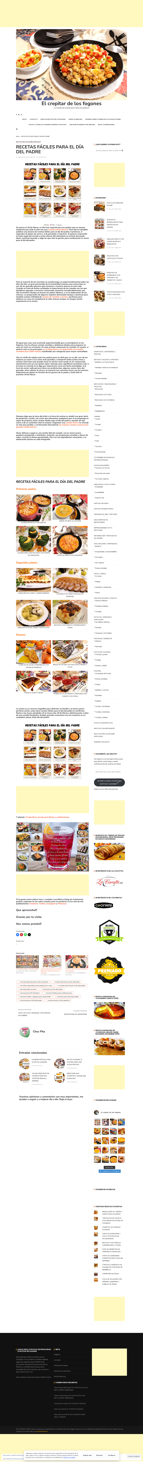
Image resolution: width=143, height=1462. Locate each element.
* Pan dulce (98, 557)
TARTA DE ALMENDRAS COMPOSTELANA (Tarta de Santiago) (112, 1258)
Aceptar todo (87, 1455)
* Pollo (96, 441)
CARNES (97, 416)
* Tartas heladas (100, 378)
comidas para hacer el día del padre (71, 986)
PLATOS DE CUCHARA (102, 652)
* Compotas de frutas (102, 673)
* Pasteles (98, 695)
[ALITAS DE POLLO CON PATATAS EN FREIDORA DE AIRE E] (113, 1140)
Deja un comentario (115, 209)
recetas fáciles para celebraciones (59, 993)
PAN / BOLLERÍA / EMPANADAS (105, 544)
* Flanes (97, 684)
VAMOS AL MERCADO (75, 119)
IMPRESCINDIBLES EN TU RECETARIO (103, 529)
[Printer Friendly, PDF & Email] (52, 224)
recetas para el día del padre (31, 1000)
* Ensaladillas (99, 492)
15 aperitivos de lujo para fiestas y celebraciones (47, 817)
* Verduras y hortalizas (103, 633)
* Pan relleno (99, 563)
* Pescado (98, 646)
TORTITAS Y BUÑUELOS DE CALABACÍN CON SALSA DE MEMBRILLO (112, 1267)
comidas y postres (60, 297)
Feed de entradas (61, 1365)
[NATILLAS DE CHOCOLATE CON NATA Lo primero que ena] (97, 1140)
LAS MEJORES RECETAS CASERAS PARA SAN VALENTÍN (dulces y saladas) (51, 971)
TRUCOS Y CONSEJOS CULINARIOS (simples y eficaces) (47, 125)
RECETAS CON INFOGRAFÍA (104, 728)
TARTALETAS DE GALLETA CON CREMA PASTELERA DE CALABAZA (112, 1220)
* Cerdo (97, 419)
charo (56, 1395)
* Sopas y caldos (100, 665)
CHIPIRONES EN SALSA (110, 1274)
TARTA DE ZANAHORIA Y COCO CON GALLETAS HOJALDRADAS (111, 1236)
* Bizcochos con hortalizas (104, 400)
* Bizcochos (98, 389)
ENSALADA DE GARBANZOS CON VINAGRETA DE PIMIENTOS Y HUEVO (114, 276)
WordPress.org (59, 1376)
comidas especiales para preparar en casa (36, 986)
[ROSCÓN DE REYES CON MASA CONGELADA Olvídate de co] (121, 1159)
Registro (57, 1354)
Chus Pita (43, 157)
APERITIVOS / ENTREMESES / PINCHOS (105, 353)
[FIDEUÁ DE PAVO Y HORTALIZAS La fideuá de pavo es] (113, 1159)
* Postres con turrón (102, 468)
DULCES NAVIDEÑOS (101, 465)
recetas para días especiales (68, 997)
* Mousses (98, 373)
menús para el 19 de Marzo (30, 993)
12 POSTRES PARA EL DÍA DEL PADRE (27, 969)
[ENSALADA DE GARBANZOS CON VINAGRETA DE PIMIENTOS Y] (113, 1122)
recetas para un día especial (58, 1000)
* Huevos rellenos (100, 600)
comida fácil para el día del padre (67, 982)
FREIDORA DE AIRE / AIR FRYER (105, 514)
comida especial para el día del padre (34, 982)
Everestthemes (42, 1431)
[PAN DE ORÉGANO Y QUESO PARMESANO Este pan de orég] (113, 1150)
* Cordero (98, 430)
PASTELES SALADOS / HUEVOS (105, 598)
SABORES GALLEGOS (101, 742)
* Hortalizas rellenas (102, 622)
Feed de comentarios (62, 1371)
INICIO (24, 119)
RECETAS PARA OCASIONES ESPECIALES (28, 142)
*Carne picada (99, 452)
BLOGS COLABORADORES (106, 125)
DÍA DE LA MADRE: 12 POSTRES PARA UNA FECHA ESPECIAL (74, 1062)
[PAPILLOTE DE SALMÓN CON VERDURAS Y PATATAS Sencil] (113, 1131)
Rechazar (99, 1455)
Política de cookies (69, 1457)
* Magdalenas (99, 411)
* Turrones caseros (101, 479)
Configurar (111, 1455)
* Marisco (97, 641)
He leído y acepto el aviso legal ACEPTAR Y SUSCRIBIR (109, 782)
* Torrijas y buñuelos (102, 712)
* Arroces (97, 576)
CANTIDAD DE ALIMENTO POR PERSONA (82, 125)
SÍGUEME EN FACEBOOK (105, 1189)
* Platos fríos (99, 498)
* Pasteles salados (101, 606)
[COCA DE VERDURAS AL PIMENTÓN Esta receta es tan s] (121, 1150)
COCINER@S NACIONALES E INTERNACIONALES (104, 458)
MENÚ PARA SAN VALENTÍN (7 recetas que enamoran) (76, 1075)
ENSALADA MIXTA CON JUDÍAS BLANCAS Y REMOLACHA (115, 241)
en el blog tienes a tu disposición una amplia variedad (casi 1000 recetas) (49, 350)
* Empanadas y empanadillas (105, 552)
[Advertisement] (58, 13)
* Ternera (97, 446)
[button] (33, 509)
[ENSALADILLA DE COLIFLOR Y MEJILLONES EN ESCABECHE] (121, 1122)
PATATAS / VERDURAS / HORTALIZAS (103, 618)
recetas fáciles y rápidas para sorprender (35, 997)
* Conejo (97, 424)
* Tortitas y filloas (100, 717)
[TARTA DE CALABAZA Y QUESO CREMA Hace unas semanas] (121, 1140)
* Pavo (96, 435)
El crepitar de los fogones (71, 103)
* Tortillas (97, 612)
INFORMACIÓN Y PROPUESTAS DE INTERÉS (105, 537)
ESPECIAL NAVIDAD (101, 503)
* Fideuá (97, 582)
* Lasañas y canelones (102, 587)
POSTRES (97, 671)
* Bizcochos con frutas (102, 394)
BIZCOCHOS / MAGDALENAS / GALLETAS (105, 385)
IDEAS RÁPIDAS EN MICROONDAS (101, 521)
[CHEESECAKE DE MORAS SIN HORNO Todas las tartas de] (105, 1122)
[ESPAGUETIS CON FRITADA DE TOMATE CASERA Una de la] (105, 1150)
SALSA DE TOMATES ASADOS (75, 1403)
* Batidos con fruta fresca (104, 362)
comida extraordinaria (58, 229)
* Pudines (97, 701)
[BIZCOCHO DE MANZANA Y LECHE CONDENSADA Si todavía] (97, 1131)
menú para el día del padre (53, 989)
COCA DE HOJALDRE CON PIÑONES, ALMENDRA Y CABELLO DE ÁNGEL (112, 1281)
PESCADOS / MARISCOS (103, 638)
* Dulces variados (100, 679)
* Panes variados (100, 568)
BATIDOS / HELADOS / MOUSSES (106, 359)
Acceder (57, 1360)
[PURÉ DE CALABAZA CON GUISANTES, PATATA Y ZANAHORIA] (97, 1150)
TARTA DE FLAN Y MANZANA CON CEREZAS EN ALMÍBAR (34, 1014)
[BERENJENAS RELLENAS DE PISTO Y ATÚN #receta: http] (105, 1131)
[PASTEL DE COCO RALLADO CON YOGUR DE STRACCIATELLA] (97, 1159)
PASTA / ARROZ (100, 574)
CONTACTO (34, 119)
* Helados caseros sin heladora (106, 367)
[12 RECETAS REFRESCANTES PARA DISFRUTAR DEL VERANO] (97, 1122)
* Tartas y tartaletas (102, 706)
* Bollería (97, 546)
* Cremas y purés (100, 654)
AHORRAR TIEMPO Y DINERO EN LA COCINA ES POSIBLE (103, 119)
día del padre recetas (28, 989)
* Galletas (98, 405)
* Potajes (97, 660)
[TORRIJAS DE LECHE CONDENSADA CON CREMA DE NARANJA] (105, 1140)
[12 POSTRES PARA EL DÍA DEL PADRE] (27, 961)
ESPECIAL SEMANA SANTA (103, 509)
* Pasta (97, 593)
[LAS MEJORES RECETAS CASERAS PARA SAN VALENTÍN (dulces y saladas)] (52, 961)
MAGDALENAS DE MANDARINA (75, 1014)
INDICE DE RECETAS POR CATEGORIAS (53, 119)
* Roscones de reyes (102, 473)
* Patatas (97, 627)
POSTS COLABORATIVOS (103, 723)
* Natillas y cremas (101, 690)
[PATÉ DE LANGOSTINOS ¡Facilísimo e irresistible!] (76, 961)
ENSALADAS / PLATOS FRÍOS (104, 484)
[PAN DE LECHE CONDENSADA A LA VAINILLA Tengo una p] (121, 1131)
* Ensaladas (98, 487)
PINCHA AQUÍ (45, 1377)
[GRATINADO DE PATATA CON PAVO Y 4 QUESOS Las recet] (105, 1159)
